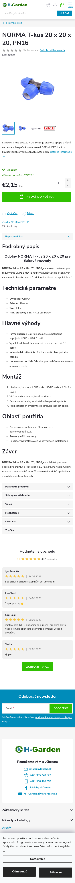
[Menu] (70, 5)
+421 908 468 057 (40, 781)
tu (4, 850)
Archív (6, 827)
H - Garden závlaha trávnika (40, 793)
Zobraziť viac (37, 667)
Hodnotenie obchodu (37, 551)
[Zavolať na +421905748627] (48, 5)
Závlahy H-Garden (40, 787)
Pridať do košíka (40, 197)
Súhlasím (56, 872)
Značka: (15, 222)
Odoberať (61, 708)
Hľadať (64, 13)
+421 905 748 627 (40, 775)
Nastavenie (37, 859)
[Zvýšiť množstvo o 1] (68, 180)
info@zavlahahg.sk (40, 769)
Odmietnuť (19, 872)
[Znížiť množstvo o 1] (68, 185)
